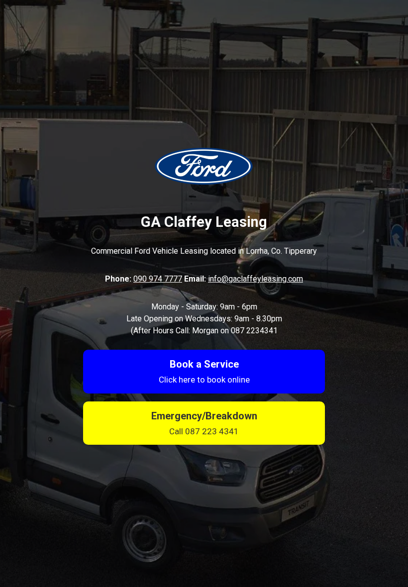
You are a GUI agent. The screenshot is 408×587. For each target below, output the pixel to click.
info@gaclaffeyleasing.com (255, 279)
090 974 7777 (157, 279)
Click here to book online (204, 380)
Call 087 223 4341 (204, 431)
